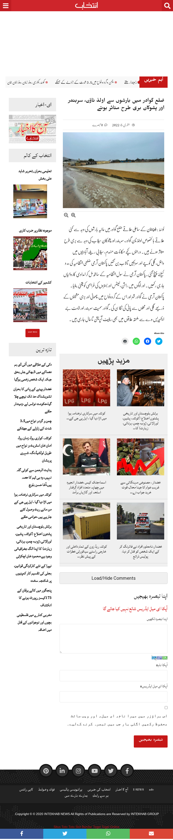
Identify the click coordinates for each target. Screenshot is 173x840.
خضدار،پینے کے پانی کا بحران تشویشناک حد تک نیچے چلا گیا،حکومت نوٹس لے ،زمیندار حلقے (33, 400)
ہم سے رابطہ (101, 797)
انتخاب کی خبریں (99, 790)
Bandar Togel (91, 827)
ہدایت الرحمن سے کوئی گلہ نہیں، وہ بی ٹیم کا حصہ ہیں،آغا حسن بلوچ (34, 477)
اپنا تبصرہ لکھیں (157, 618)
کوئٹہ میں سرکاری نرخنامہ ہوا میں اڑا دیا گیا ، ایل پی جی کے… (86, 416)
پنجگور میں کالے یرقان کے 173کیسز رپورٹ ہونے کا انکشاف (34, 598)
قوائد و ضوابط (46, 790)
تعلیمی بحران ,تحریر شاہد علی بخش (35, 174)
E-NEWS (138, 790)
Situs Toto (61, 827)
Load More (32, 332)
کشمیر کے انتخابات (39, 282)
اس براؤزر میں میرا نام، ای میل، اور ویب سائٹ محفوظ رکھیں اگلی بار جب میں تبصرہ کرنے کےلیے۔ (117, 720)
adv (151, 790)
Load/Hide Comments (113, 578)
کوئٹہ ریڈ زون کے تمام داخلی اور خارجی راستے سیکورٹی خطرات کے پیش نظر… (86, 551)
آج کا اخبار (122, 790)
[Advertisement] (86, 40)
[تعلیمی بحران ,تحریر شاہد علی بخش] (30, 202)
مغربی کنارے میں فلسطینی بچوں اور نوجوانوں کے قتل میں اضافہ (34, 622)
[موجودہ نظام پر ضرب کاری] (30, 254)
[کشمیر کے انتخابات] (30, 306)
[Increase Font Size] (73, 216)
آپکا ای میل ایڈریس (154, 686)
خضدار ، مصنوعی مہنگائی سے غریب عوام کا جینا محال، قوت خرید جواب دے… (141, 487)
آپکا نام (162, 665)
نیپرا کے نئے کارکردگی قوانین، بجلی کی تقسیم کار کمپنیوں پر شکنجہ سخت (33, 573)
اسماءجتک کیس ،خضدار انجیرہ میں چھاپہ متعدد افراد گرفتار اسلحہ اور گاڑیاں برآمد (86, 487)
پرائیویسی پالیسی (71, 790)
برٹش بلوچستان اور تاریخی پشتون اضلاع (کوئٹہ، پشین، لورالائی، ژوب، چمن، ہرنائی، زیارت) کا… (141, 421)
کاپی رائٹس (26, 790)
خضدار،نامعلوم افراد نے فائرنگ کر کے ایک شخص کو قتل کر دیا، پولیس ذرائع (140, 551)
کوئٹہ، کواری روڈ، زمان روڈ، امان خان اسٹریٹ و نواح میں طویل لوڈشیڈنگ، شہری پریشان (34, 449)
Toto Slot (74, 827)
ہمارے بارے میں (76, 797)
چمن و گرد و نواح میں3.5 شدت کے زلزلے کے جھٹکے (123, 82)
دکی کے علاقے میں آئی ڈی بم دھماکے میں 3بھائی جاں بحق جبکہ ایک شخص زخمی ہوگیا (33, 372)
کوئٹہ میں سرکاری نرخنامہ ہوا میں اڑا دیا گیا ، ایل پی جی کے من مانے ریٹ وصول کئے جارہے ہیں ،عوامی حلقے (33, 505)
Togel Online (110, 827)
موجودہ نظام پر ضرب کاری (35, 230)
